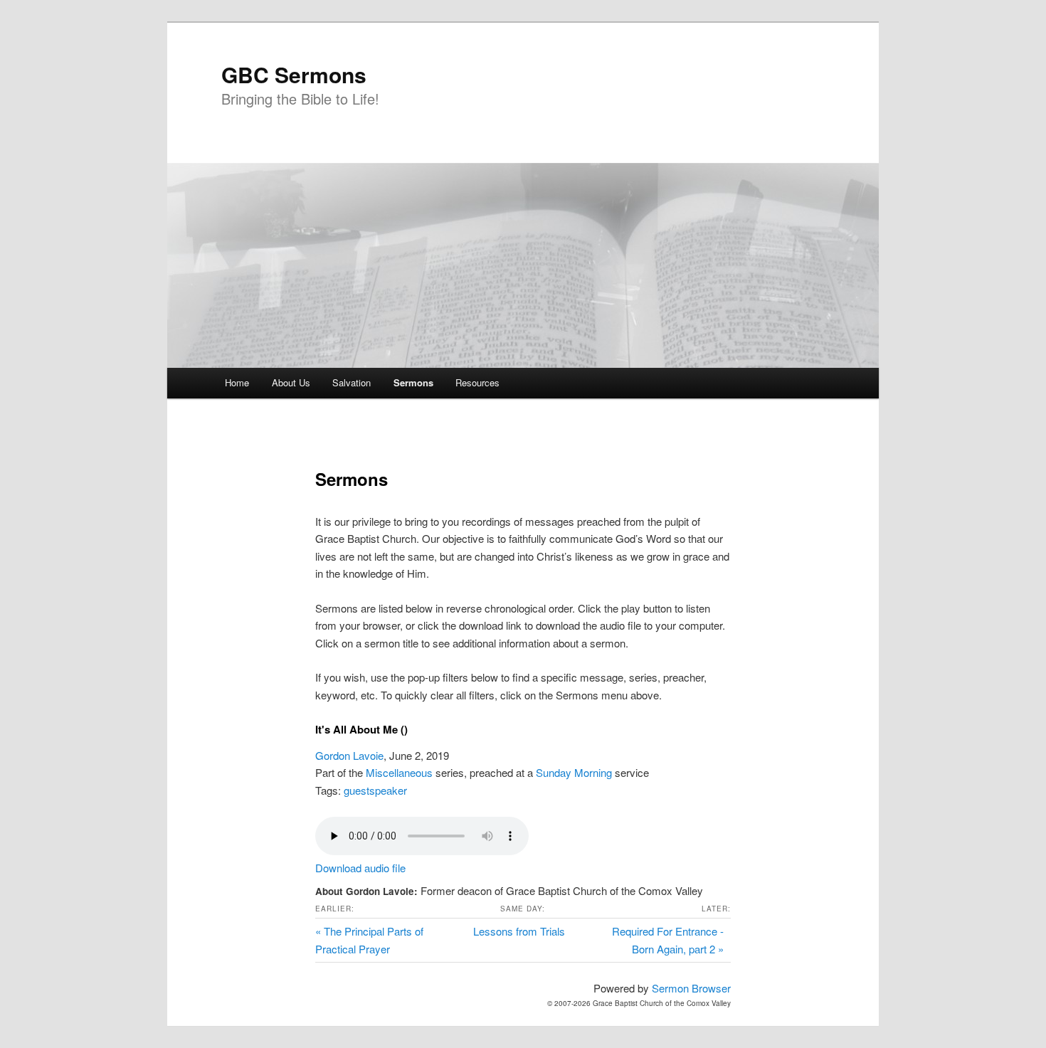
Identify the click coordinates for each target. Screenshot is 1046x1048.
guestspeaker (375, 790)
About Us (291, 382)
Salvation (351, 382)
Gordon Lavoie (349, 755)
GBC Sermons (293, 74)
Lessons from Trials (519, 930)
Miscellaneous (399, 772)
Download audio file (360, 867)
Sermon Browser (691, 987)
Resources (477, 382)
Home (237, 382)
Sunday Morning (574, 772)
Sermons (413, 382)
